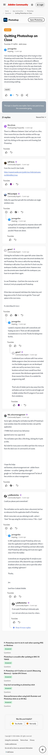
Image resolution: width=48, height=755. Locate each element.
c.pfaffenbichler (13, 495)
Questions (8, 13)
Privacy (32, 740)
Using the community (11, 740)
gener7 (10, 249)
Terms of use (24, 740)
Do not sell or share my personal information (19, 748)
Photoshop (30, 11)
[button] (4, 5)
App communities (18, 11)
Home (7, 11)
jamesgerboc (12, 49)
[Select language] (32, 5)
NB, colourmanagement (16, 415)
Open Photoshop (36, 20)
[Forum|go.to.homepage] (18, 5)
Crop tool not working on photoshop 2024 (19, 685)
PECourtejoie (12, 194)
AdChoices (10, 752)
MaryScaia (11, 125)
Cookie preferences (11, 744)
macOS (7, 89)
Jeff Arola (11, 162)
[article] (24, 139)
